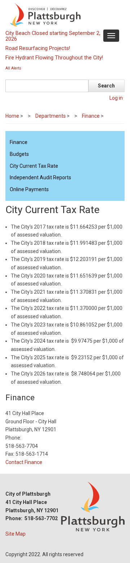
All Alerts (13, 68)
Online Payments (29, 189)
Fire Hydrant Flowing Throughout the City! (54, 57)
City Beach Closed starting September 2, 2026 (52, 36)
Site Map (15, 534)
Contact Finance (23, 462)
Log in (116, 98)
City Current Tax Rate (34, 166)
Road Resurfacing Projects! (37, 48)
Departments (50, 116)
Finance (91, 116)
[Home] (64, 15)
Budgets (19, 154)
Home (12, 116)
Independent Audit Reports (40, 177)
